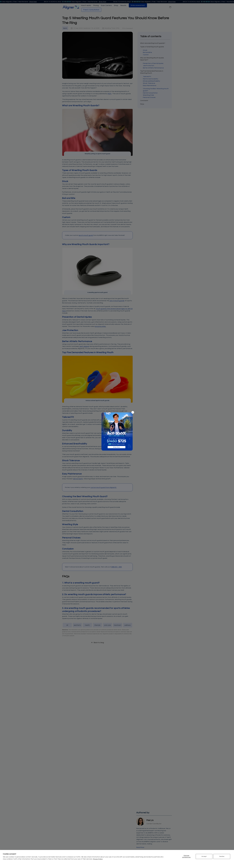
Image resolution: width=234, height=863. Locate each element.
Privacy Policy (98, 859)
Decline (221, 856)
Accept (204, 856)
